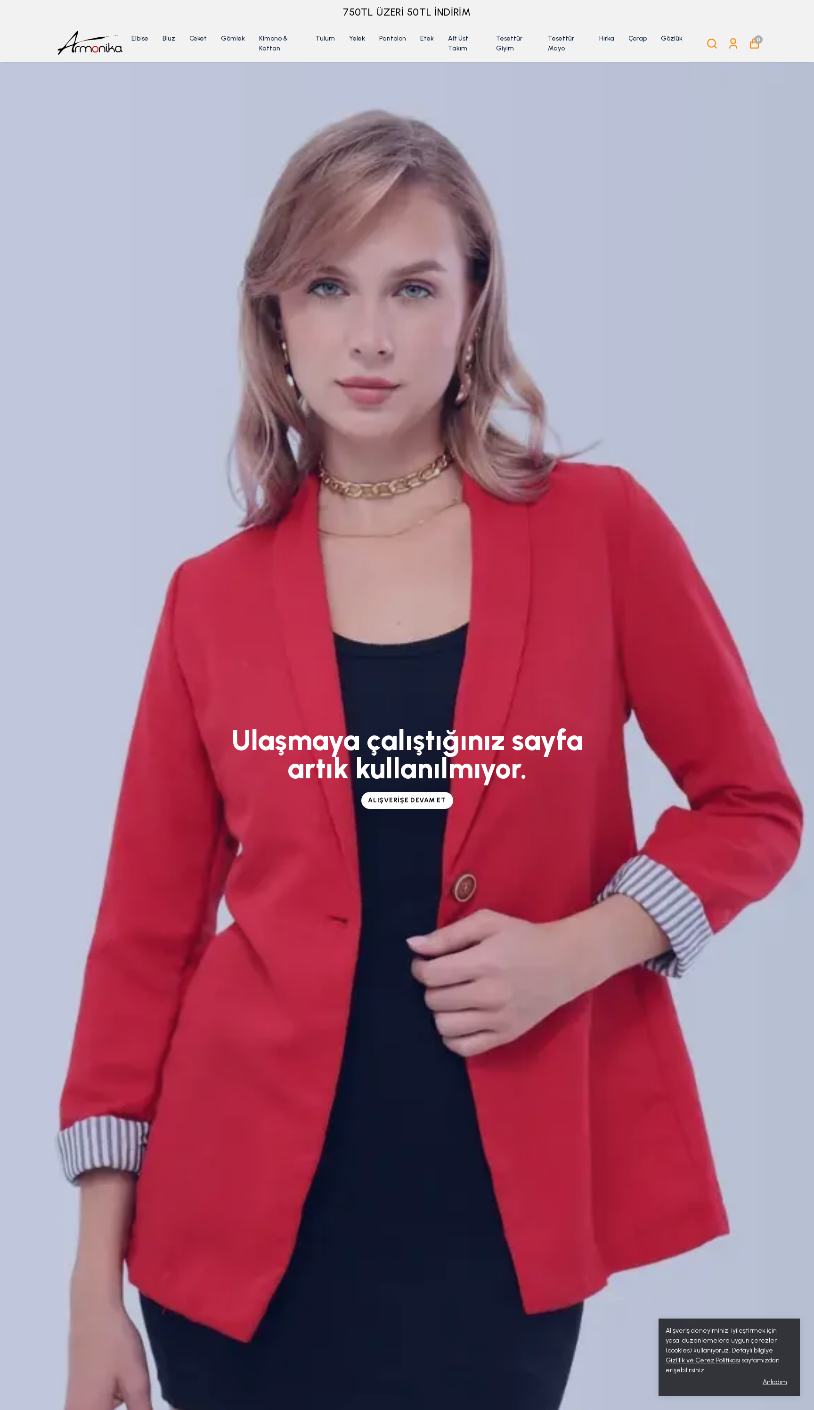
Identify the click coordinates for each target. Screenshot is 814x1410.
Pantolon (392, 38)
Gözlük (672, 38)
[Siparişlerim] (733, 43)
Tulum (325, 38)
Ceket (198, 38)
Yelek (357, 38)
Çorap (637, 38)
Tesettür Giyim (509, 43)
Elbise (139, 38)
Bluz (169, 38)
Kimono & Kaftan (273, 43)
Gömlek (233, 38)
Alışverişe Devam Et (407, 800)
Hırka (606, 38)
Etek (427, 38)
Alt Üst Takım (458, 43)
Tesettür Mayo (561, 43)
